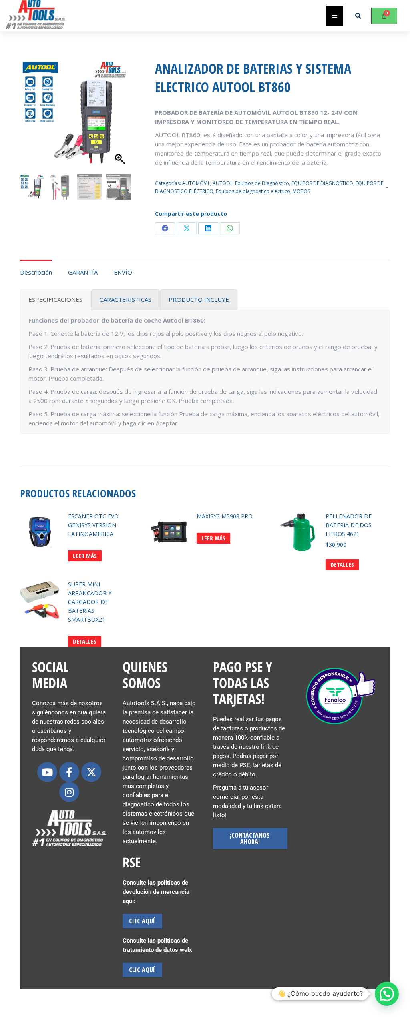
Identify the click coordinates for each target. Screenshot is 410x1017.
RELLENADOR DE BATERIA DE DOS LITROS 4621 (349, 525)
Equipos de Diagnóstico (262, 183)
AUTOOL (223, 183)
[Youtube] (47, 772)
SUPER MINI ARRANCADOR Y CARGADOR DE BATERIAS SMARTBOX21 (89, 601)
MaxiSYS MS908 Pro (225, 516)
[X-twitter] (91, 772)
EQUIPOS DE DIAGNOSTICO (322, 183)
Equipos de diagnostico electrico (253, 191)
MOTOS (301, 191)
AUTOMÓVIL (196, 183)
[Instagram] (69, 792)
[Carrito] (384, 16)
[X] (187, 228)
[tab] (55, 299)
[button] (117, 125)
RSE (132, 862)
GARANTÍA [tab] (83, 272)
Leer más (85, 556)
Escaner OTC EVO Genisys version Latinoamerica (93, 525)
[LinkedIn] (208, 228)
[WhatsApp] (230, 228)
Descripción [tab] (36, 272)
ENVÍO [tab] (123, 272)
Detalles (342, 564)
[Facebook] (165, 228)
